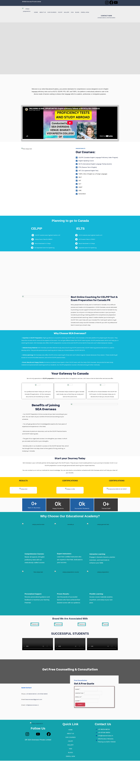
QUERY (77, 701)
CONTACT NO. (79, 693)
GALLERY (66, 12)
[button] (12, 489)
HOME (36, 12)
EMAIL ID (78, 697)
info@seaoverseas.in (32, 705)
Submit (80, 704)
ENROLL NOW (85, 12)
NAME (77, 689)
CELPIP (60, 12)
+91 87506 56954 (111, 17)
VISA (72, 12)
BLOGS (77, 12)
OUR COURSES (51, 12)
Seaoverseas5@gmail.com (33, 699)
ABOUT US (43, 12)
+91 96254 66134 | (31, 694)
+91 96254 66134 (101, 17)
